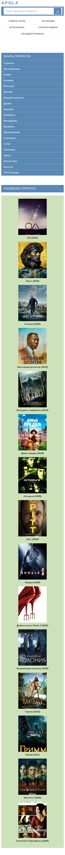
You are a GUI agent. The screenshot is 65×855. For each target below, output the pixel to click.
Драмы (7, 103)
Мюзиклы (8, 126)
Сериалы (8, 63)
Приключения (11, 132)
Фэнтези (8, 167)
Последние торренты (32, 34)
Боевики (8, 80)
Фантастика (10, 161)
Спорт (7, 143)
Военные (8, 86)
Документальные (13, 97)
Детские (8, 92)
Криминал (9, 115)
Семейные (9, 138)
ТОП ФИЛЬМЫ (48, 21)
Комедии (8, 109)
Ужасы (7, 155)
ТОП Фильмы (11, 172)
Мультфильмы (11, 69)
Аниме (7, 74)
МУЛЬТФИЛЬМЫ (16, 27)
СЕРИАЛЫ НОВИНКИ (48, 27)
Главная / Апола (17, 21)
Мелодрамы (10, 120)
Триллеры (9, 149)
